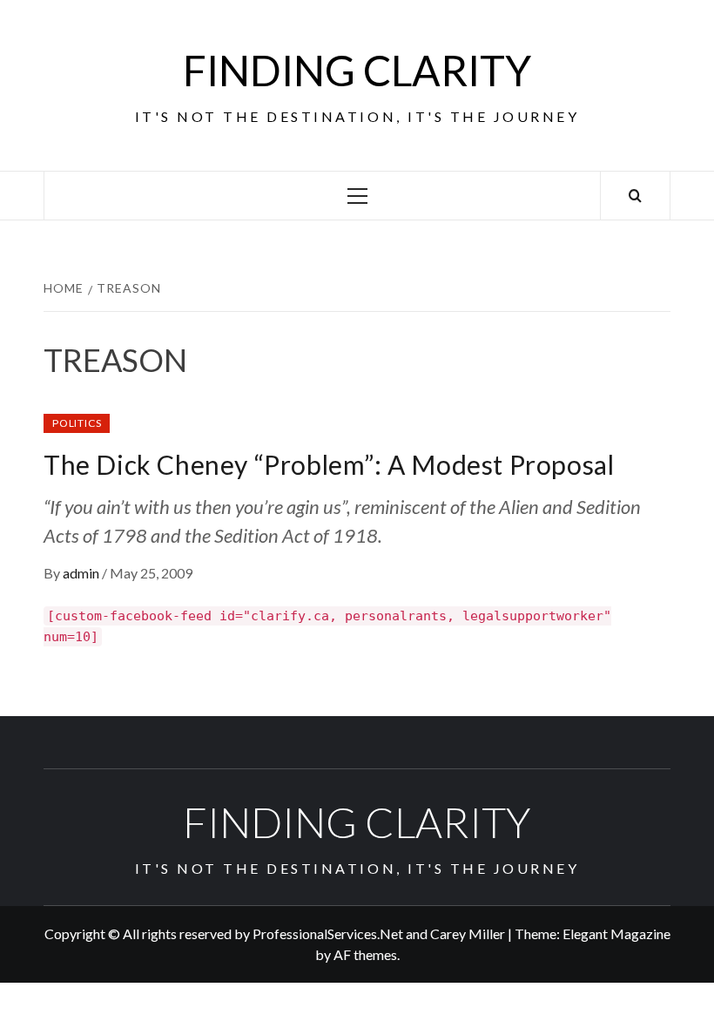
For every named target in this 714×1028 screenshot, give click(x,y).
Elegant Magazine (616, 933)
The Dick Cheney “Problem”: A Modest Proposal (329, 464)
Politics (76, 422)
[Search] (635, 195)
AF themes (365, 954)
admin (82, 573)
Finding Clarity (357, 70)
